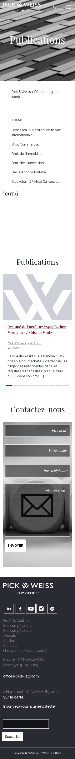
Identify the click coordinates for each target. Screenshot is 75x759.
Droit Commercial (25, 144)
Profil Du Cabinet (16, 621)
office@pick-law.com (21, 676)
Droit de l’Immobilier (26, 154)
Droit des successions (28, 163)
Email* (8, 717)
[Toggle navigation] (69, 6)
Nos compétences (17, 626)
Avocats (9, 636)
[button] (9, 385)
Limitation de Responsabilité (25, 651)
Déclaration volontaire (28, 172)
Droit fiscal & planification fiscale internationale (36, 132)
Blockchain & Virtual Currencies (35, 182)
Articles (9, 641)
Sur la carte (13, 697)
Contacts (10, 646)
